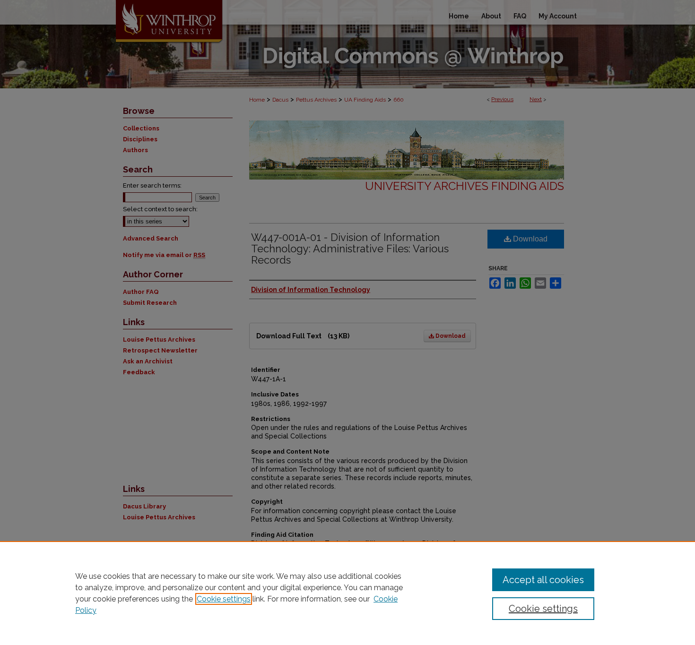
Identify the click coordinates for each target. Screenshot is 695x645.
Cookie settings (224, 598)
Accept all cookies (543, 579)
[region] (347, 593)
